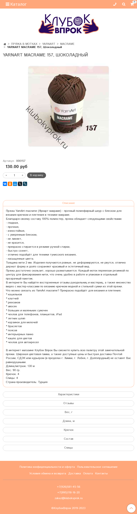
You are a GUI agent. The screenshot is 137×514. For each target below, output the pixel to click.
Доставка (74, 474)
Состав (68, 439)
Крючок (68, 430)
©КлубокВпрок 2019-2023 (68, 508)
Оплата (88, 474)
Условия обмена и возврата (47, 474)
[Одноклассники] (10, 184)
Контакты (101, 474)
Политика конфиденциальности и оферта (47, 467)
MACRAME (67, 44)
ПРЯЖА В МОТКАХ (24, 44)
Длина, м (69, 421)
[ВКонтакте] (5, 184)
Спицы (68, 448)
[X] (20, 184)
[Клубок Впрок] (68, 24)
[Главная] (5, 44)
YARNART (48, 44)
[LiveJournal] (25, 184)
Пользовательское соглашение (97, 467)
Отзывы (68, 403)
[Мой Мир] (15, 184)
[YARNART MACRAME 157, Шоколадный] (68, 106)
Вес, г (68, 412)
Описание (68, 203)
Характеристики (68, 394)
